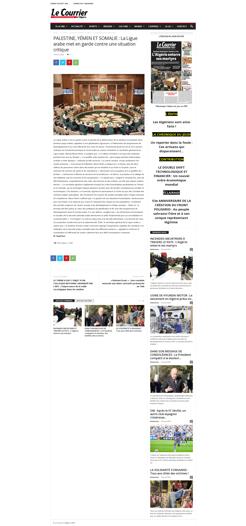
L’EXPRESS (153, 26)
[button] (191, 26)
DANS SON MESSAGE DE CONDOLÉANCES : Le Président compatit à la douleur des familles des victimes (98, 332)
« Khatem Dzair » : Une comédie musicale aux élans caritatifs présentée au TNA (123, 283)
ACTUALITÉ (77, 26)
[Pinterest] (69, 62)
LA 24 (167, 26)
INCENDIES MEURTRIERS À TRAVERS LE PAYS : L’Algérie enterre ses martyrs (66, 331)
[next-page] (143, 300)
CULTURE (123, 26)
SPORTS (93, 26)
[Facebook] (56, 62)
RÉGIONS (107, 26)
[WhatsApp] (76, 62)
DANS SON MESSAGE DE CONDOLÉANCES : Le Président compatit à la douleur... (170, 354)
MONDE (138, 26)
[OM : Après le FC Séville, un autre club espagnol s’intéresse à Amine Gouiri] (171, 438)
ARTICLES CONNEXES (64, 301)
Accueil (55, 33)
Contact (182, 26)
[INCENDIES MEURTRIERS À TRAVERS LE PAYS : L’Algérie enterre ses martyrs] (67, 315)
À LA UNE (60, 26)
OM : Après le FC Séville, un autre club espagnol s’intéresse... (168, 414)
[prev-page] (139, 300)
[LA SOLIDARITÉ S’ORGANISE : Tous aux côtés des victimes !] (130, 315)
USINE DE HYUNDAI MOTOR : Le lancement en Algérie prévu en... (171, 297)
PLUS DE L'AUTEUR (84, 301)
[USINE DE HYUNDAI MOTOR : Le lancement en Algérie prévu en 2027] (171, 320)
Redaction (154, 249)
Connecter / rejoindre (83, 3)
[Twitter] (63, 62)
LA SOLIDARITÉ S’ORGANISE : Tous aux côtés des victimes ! (129, 329)
